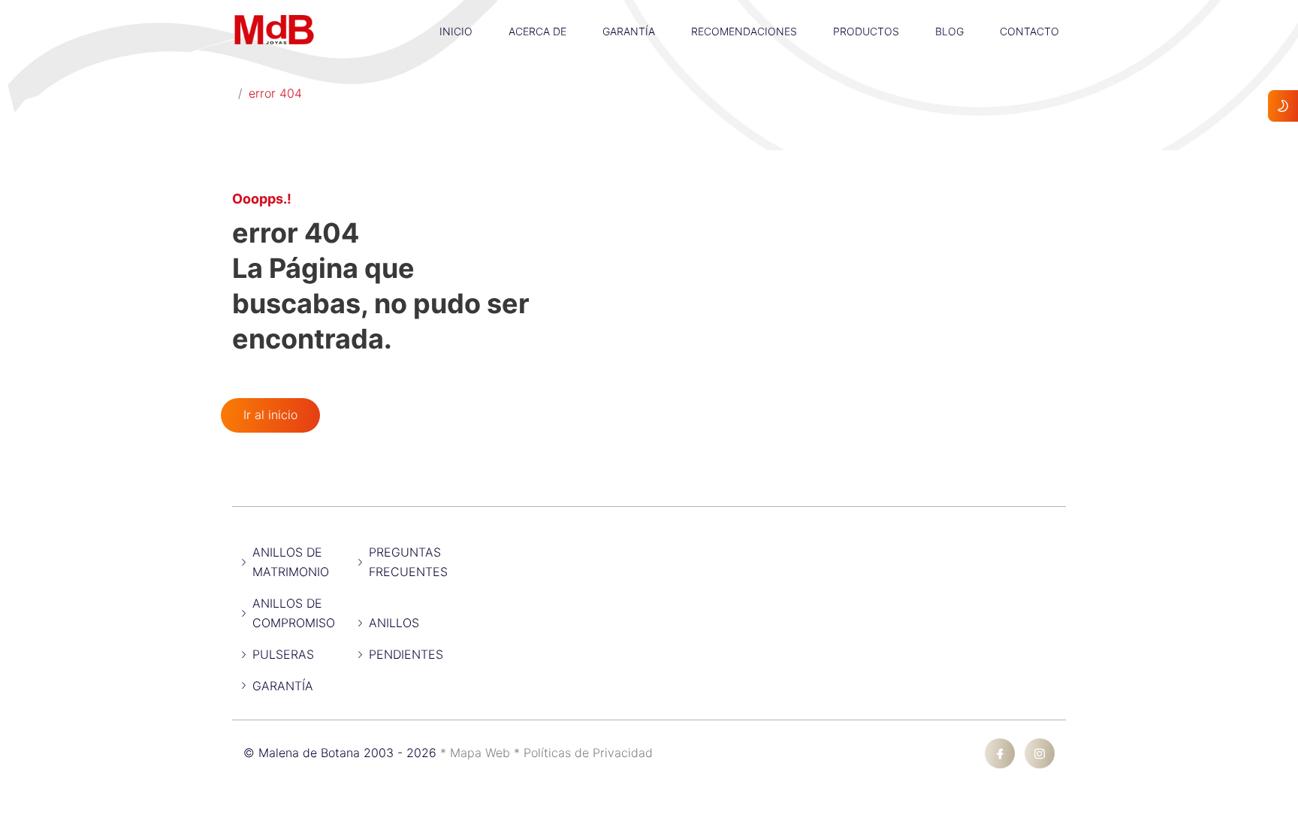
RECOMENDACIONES (744, 31)
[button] (455, 11)
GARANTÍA (628, 31)
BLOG (949, 31)
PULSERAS (283, 654)
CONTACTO (1029, 31)
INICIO (455, 31)
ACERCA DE (537, 31)
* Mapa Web (477, 752)
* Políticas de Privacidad (583, 752)
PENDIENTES (406, 654)
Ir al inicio (270, 414)
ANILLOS (394, 622)
